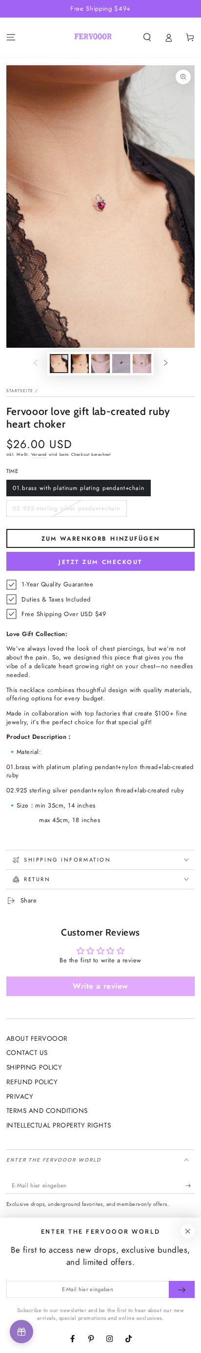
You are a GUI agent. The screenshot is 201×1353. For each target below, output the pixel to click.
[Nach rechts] (166, 364)
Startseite (19, 391)
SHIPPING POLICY (34, 1067)
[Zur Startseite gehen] (93, 37)
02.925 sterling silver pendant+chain (66, 510)
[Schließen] (188, 1231)
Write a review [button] (100, 986)
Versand (39, 454)
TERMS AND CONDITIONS (47, 1110)
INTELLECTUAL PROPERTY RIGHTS (58, 1125)
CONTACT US (27, 1052)
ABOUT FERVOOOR (37, 1038)
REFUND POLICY (32, 1082)
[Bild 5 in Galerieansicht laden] (142, 363)
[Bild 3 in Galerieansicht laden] (100, 363)
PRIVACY (20, 1096)
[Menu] (10, 38)
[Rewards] (21, 1331)
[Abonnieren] (190, 1186)
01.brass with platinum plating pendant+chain (78, 490)
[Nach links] (35, 364)
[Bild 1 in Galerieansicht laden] (59, 363)
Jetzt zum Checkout (100, 562)
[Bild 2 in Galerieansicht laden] (80, 363)
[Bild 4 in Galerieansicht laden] (121, 363)
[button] (147, 38)
